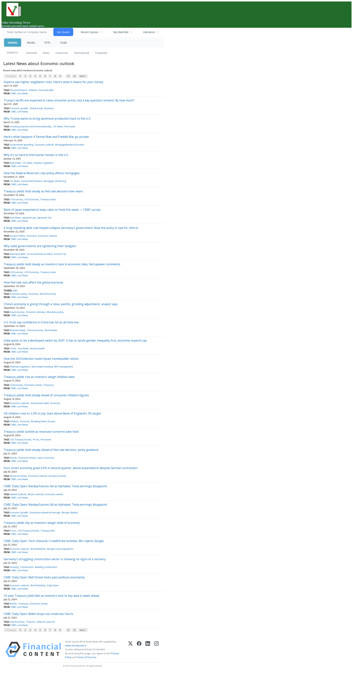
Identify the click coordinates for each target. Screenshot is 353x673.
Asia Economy (17, 312)
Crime (13, 348)
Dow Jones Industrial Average (45, 512)
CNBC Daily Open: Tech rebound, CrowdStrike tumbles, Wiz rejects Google (54, 541)
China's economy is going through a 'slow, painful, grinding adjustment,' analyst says (61, 304)
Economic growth (19, 108)
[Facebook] (139, 649)
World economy (18, 476)
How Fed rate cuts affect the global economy (33, 282)
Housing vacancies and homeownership (30, 126)
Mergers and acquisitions (60, 548)
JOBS (15, 290)
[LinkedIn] (147, 649)
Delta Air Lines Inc (46, 621)
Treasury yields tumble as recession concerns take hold (41, 432)
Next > (83, 76)
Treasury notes (48, 199)
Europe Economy (57, 476)
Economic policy (18, 293)
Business (49, 108)
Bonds (13, 457)
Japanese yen (29, 217)
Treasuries (101, 53)
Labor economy (45, 457)
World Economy (48, 293)
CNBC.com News (19, 93)
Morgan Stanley (70, 512)
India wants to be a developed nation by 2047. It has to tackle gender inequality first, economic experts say (75, 340)
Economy (32, 235)
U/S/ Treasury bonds (20, 439)
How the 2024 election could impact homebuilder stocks (41, 359)
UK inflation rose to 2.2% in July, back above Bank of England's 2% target (52, 413)
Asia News (15, 217)
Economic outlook (44, 144)
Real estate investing (42, 366)
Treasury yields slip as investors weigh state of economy (42, 523)
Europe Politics (17, 235)
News (46, 53)
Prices (36, 439)
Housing (14, 567)
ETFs (47, 42)
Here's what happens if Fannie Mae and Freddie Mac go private (46, 137)
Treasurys (48, 385)
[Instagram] (156, 649)
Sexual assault (37, 348)
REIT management (63, 366)
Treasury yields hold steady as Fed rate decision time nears (43, 191)
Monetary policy (55, 312)
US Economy (16, 199)
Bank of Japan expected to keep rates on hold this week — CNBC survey (52, 210)
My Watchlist (121, 32)
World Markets (38, 548)
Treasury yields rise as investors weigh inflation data (39, 377)
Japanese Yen (44, 217)
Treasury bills (48, 530)
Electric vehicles (36, 494)
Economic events (33, 385)
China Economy (35, 330)
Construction (27, 567)
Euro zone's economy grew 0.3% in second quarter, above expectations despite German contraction (70, 468)
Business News (17, 330)
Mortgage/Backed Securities (69, 144)
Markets (12, 42)
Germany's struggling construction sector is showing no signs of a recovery (55, 559)
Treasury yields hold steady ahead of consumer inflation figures (46, 395)
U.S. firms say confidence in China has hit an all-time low (41, 322)
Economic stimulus (35, 312)
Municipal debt (17, 254)
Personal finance (18, 90)
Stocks (31, 42)
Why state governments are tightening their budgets (40, 246)
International (81, 53)
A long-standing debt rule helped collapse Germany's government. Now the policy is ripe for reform (71, 228)
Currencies (62, 53)
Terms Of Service (86, 657)
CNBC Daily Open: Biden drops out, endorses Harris (38, 614)
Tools (63, 42)
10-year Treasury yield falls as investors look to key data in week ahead (51, 596)
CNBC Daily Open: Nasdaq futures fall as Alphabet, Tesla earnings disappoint (55, 486)
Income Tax (60, 254)
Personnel (46, 439)
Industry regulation (44, 162)
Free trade (69, 126)
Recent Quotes (90, 32)
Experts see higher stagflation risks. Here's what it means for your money (53, 82)
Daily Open (53, 585)
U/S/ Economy (31, 199)
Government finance (31, 181)
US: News (58, 126)
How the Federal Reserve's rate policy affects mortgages (42, 173)
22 (74, 76)
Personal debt (46, 90)
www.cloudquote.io (75, 645)
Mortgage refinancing (55, 181)
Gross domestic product (40, 254)
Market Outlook (18, 494)
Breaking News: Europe (43, 421)
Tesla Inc (30, 621)
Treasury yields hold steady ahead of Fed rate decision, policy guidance (51, 450)
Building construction (46, 567)
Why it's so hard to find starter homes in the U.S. (36, 155)
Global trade (36, 108)
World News (50, 330)
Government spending (21, 144)
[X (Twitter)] (130, 649)
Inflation (33, 90)
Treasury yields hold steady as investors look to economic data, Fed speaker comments (62, 264)
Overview (31, 53)
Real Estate (15, 162)
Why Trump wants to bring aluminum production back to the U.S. (47, 118)
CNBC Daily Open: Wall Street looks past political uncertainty (44, 577)
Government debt (39, 403)
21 (68, 76)
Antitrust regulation (20, 366)
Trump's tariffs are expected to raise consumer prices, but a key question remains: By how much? (69, 100)
